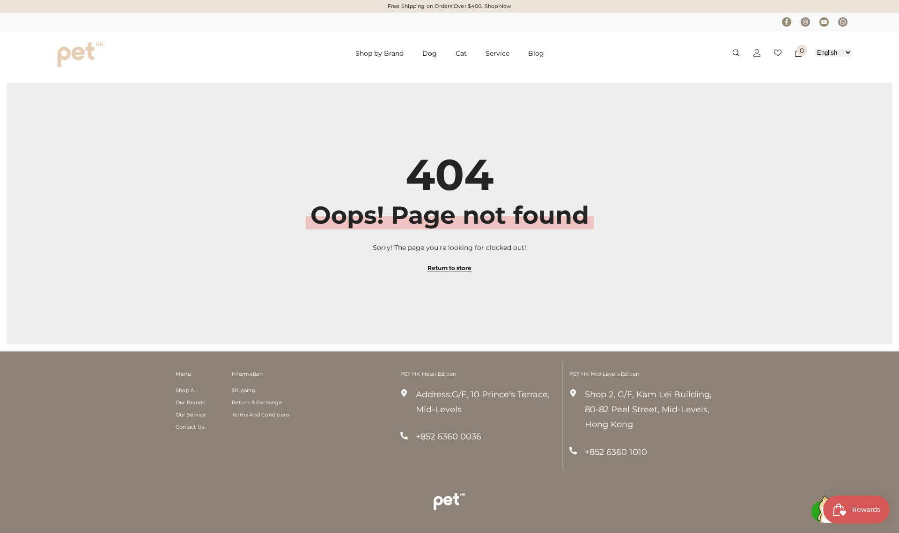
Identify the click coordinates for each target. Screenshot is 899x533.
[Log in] (757, 53)
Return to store (449, 267)
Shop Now (498, 6)
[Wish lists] (777, 53)
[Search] (736, 52)
